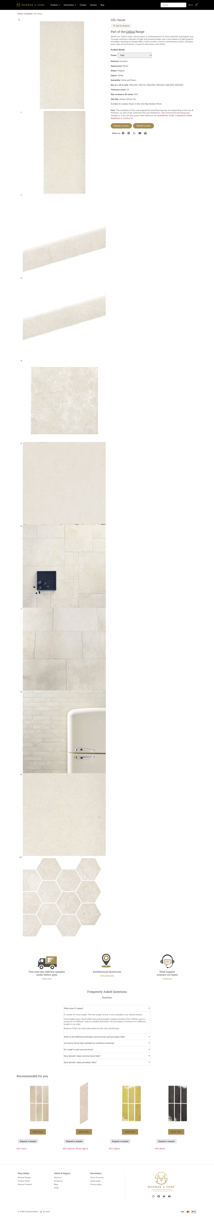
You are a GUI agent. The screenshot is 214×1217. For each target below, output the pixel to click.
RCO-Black (160, 1148)
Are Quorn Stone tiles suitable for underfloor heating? (89, 1043)
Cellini (130, 32)
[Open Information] (75, 5)
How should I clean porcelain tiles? (80, 1062)
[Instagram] (153, 1196)
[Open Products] (59, 5)
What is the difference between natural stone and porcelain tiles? (94, 1036)
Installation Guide (165, 115)
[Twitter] (163, 1196)
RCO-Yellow (114, 1148)
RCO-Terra (21, 1148)
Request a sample (121, 126)
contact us (128, 118)
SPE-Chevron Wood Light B (75, 1148)
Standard (28, 13)
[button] (19, 19)
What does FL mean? (73, 1008)
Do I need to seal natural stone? (78, 1049)
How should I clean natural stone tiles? (82, 1056)
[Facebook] (158, 1196)
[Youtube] (169, 1196)
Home (20, 13)
